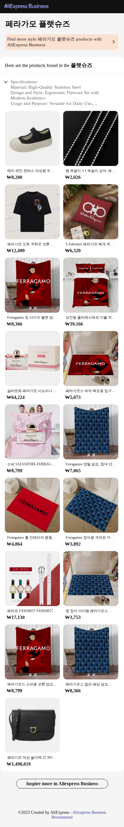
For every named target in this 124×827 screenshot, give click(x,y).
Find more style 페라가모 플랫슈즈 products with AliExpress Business (54, 41)
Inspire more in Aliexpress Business (62, 783)
